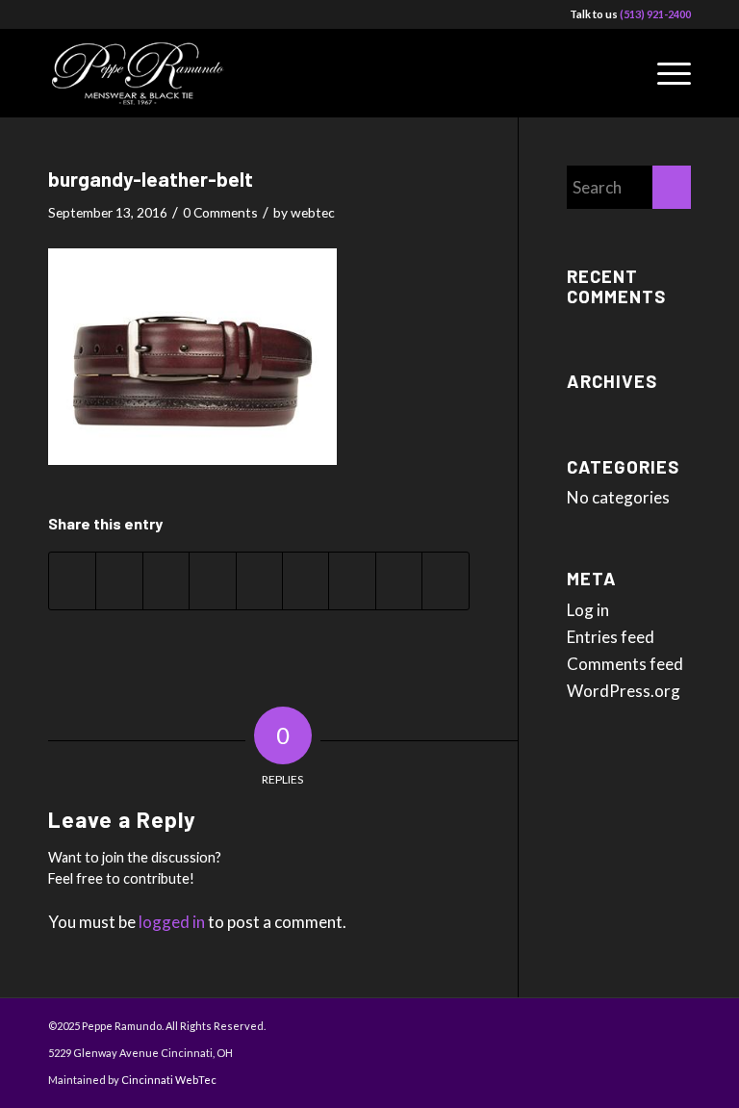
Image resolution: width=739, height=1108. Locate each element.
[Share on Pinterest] (212, 581)
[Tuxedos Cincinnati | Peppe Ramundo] (142, 73)
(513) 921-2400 (655, 14)
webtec (313, 212)
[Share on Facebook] (72, 581)
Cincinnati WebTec (169, 1079)
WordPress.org (623, 691)
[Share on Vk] (351, 581)
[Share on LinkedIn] (259, 581)
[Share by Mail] (445, 581)
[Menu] (664, 73)
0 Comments (220, 212)
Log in (588, 610)
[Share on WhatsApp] (166, 581)
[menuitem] (664, 73)
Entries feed (610, 637)
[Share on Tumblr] (305, 581)
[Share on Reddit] (398, 581)
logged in (172, 922)
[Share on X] (118, 581)
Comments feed (625, 664)
